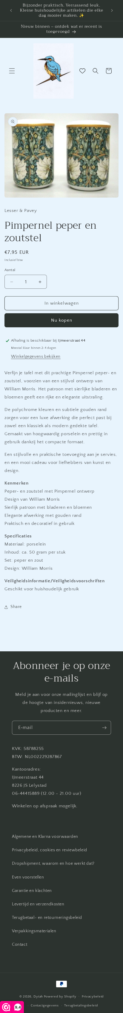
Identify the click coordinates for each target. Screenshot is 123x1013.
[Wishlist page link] (82, 71)
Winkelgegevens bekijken (36, 356)
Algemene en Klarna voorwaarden (45, 836)
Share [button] (16, 606)
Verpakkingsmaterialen (34, 931)
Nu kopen (61, 320)
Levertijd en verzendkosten (38, 904)
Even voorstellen (28, 877)
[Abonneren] (104, 728)
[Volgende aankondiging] (112, 10)
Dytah (38, 996)
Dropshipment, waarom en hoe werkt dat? (53, 863)
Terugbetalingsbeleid (81, 1005)
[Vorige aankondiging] (11, 10)
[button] (12, 70)
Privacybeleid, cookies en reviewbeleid (49, 850)
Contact (19, 944)
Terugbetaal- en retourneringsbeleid (47, 917)
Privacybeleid (93, 996)
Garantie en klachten (32, 890)
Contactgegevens (45, 1005)
